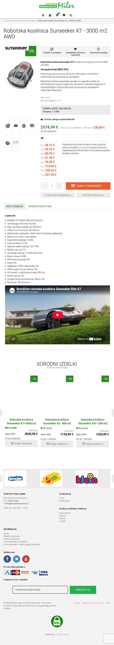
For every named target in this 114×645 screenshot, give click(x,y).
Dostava (62, 516)
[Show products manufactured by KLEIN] (87, 478)
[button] (31, 80)
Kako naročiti (64, 513)
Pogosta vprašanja (12, 536)
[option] (57, 413)
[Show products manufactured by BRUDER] (15, 478)
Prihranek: (88, 128)
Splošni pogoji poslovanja (92, 603)
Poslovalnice (64, 501)
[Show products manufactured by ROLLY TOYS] (51, 478)
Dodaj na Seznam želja (59, 195)
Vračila (62, 521)
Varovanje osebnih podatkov (15, 541)
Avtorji (107, 603)
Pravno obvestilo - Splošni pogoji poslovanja (22, 544)
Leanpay (82, 147)
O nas (61, 498)
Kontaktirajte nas (40, 206)
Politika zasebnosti (12, 539)
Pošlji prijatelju (94, 195)
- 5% (30, 51)
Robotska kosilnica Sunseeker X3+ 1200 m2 (92, 421)
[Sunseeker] (16, 48)
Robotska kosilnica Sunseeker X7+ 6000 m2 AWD (21, 423)
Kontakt (76, 603)
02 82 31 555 (13, 501)
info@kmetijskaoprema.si (16, 503)
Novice (6, 533)
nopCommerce (63, 634)
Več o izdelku (14, 206)
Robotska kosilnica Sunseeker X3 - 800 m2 (57, 421)
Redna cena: (66, 128)
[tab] (14, 207)
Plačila (62, 518)
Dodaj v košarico (23, 443)
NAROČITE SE (83, 589)
